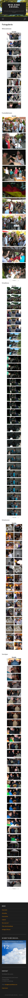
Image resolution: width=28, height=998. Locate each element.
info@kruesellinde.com (11, 984)
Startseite (4, 910)
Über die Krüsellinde (7, 926)
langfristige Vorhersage (14, 962)
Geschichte (5, 916)
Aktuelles (4, 913)
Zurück (14, 31)
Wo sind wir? (5, 923)
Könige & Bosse (6, 929)
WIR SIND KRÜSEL (14, 6)
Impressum (5, 988)
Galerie (4, 919)
